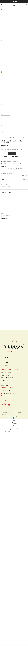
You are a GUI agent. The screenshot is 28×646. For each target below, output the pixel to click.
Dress (18, 164)
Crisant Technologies (14, 416)
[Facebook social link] (12, 1)
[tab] (11, 168)
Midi (21, 164)
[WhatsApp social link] (7, 166)
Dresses (15, 138)
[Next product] (26, 138)
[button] (5, 431)
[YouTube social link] (16, 1)
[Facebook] (5, 404)
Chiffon (6, 164)
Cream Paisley (12, 164)
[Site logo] (14, 5)
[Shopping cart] (26, 4)
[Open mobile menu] (1, 4)
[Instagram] (2, 404)
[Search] (23, 4)
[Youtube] (9, 404)
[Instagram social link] (14, 1)
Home (2, 138)
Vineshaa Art (8, 138)
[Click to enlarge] (2, 132)
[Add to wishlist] (12, 197)
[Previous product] (23, 138)
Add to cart (12, 153)
